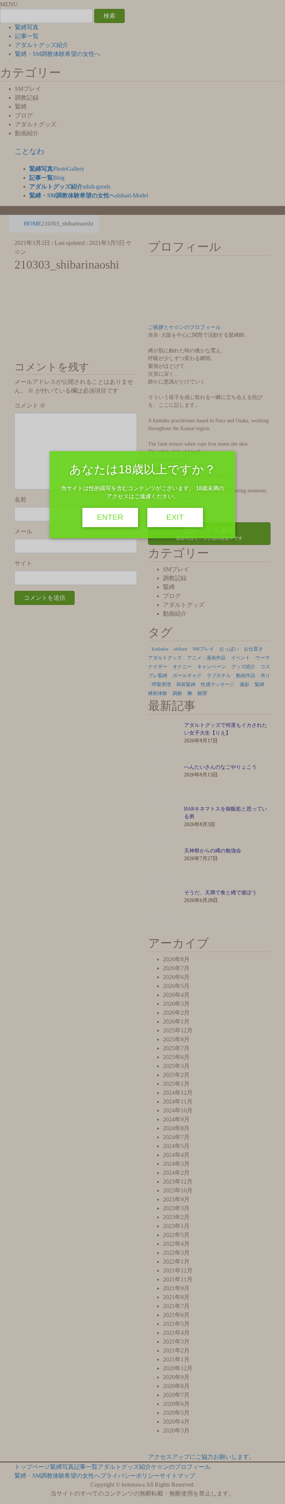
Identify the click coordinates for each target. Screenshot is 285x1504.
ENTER (110, 517)
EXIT (175, 517)
